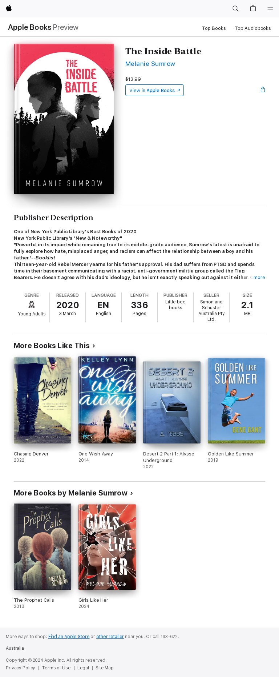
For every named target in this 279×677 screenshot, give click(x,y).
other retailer (110, 636)
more (259, 277)
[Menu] (270, 8)
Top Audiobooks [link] (253, 28)
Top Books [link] (214, 28)
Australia (15, 648)
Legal (83, 667)
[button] (235, 8)
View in (152, 90)
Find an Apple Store (69, 636)
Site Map (105, 667)
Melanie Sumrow (150, 63)
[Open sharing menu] (263, 90)
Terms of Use (56, 667)
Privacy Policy (20, 667)
